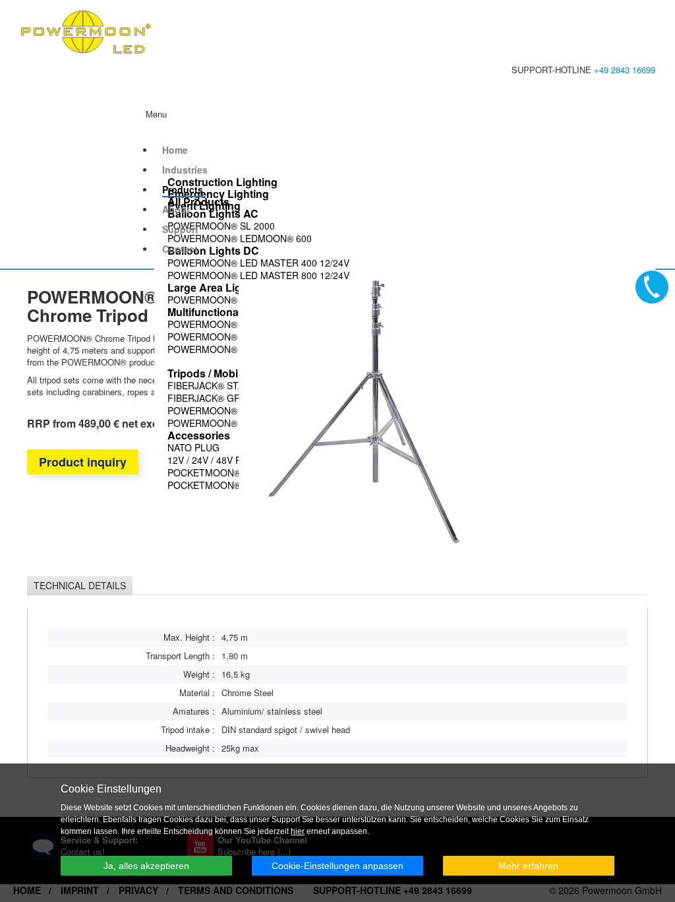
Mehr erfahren (528, 865)
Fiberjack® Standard (221, 385)
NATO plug (193, 447)
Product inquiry (83, 461)
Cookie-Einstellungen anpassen (337, 865)
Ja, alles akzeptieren (146, 865)
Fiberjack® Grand (213, 397)
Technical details (80, 585)
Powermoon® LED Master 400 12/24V (258, 262)
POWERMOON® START (218, 336)
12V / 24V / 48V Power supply (237, 460)
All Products (198, 202)
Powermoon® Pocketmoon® (240, 324)
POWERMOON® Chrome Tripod (242, 423)
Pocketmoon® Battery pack (238, 472)
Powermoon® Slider (220, 410)
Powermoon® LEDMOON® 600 (239, 238)
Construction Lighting (222, 182)
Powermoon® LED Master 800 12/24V (258, 275)
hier (298, 831)
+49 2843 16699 (624, 69)
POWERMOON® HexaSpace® (234, 299)
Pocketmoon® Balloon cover (243, 485)
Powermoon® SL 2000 (221, 225)
